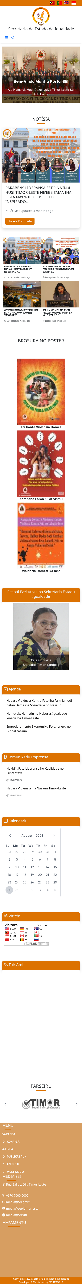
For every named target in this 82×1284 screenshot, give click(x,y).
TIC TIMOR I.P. (56, 1282)
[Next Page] (77, 1104)
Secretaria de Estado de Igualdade (50, 1278)
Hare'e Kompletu (20, 221)
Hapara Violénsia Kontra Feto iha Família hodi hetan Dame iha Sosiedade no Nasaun (39, 702)
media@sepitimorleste (22, 1208)
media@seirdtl (16, 1215)
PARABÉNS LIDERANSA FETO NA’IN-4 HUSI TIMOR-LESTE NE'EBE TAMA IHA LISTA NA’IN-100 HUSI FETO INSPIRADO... (38, 194)
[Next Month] (54, 836)
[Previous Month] (10, 836)
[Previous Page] (5, 1104)
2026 (39, 835)
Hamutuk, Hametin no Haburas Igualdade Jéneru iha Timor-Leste (36, 715)
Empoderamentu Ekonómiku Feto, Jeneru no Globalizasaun (38, 728)
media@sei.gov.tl (17, 1202)
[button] (7, 37)
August (26, 835)
